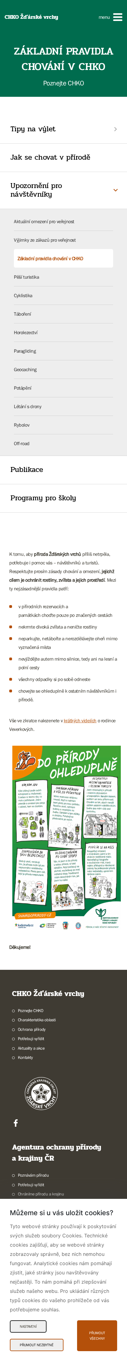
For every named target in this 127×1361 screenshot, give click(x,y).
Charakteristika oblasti (37, 1019)
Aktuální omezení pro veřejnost (44, 221)
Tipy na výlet (32, 129)
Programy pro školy (43, 498)
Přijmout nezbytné (37, 1345)
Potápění (22, 388)
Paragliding (25, 351)
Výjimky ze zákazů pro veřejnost (45, 240)
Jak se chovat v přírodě (50, 157)
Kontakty (25, 1057)
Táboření (22, 314)
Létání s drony (27, 406)
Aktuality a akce (31, 1048)
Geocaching (25, 369)
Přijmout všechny (97, 1336)
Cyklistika (23, 295)
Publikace (26, 469)
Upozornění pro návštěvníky (36, 190)
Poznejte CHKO (30, 1010)
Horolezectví (25, 332)
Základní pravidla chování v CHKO (50, 258)
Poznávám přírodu (33, 1175)
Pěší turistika (26, 277)
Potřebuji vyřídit (31, 1038)
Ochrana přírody (32, 1029)
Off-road (22, 443)
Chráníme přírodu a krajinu (41, 1193)
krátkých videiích (80, 720)
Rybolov (21, 425)
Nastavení (28, 1326)
